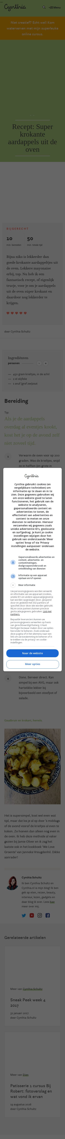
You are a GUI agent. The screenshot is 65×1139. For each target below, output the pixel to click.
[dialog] (32, 569)
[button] (32, 585)
